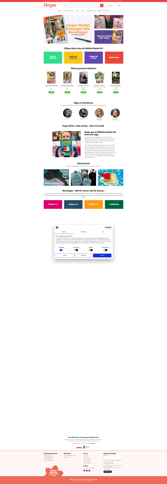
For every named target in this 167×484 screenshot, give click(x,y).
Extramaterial (105, 10)
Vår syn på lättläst (87, 462)
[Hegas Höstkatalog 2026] (50, 72)
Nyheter (60, 10)
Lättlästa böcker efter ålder (69, 455)
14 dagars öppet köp (49, 1)
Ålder (78, 10)
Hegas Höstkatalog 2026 (51, 85)
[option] (51, 82)
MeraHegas (66, 10)
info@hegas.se (50, 460)
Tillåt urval (83, 255)
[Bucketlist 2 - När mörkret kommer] (82, 72)
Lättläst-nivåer (58, 1)
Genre (82, 10)
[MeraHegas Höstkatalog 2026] (66, 72)
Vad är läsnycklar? (87, 459)
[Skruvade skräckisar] (114, 72)
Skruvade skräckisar (116, 85)
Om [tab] (103, 231)
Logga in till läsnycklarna (107, 1)
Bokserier (72, 10)
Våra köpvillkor (87, 461)
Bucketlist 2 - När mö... (84, 85)
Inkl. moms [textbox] (109, 5)
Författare (86, 455)
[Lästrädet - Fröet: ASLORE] (98, 72)
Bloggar (99, 10)
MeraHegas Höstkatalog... (67, 85)
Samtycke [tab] (64, 231)
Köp (51, 92)
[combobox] (110, 5)
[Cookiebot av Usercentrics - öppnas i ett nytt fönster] (105, 228)
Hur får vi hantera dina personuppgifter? (112, 460)
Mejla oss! (93, 443)
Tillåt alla (102, 255)
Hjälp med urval (65, 1)
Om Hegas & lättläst (91, 10)
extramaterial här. (96, 166)
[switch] (76, 250)
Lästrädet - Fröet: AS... (99, 85)
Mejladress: (105, 455)
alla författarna (102, 105)
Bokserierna (66, 457)
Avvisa (64, 255)
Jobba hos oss (87, 457)
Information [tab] (83, 231)
